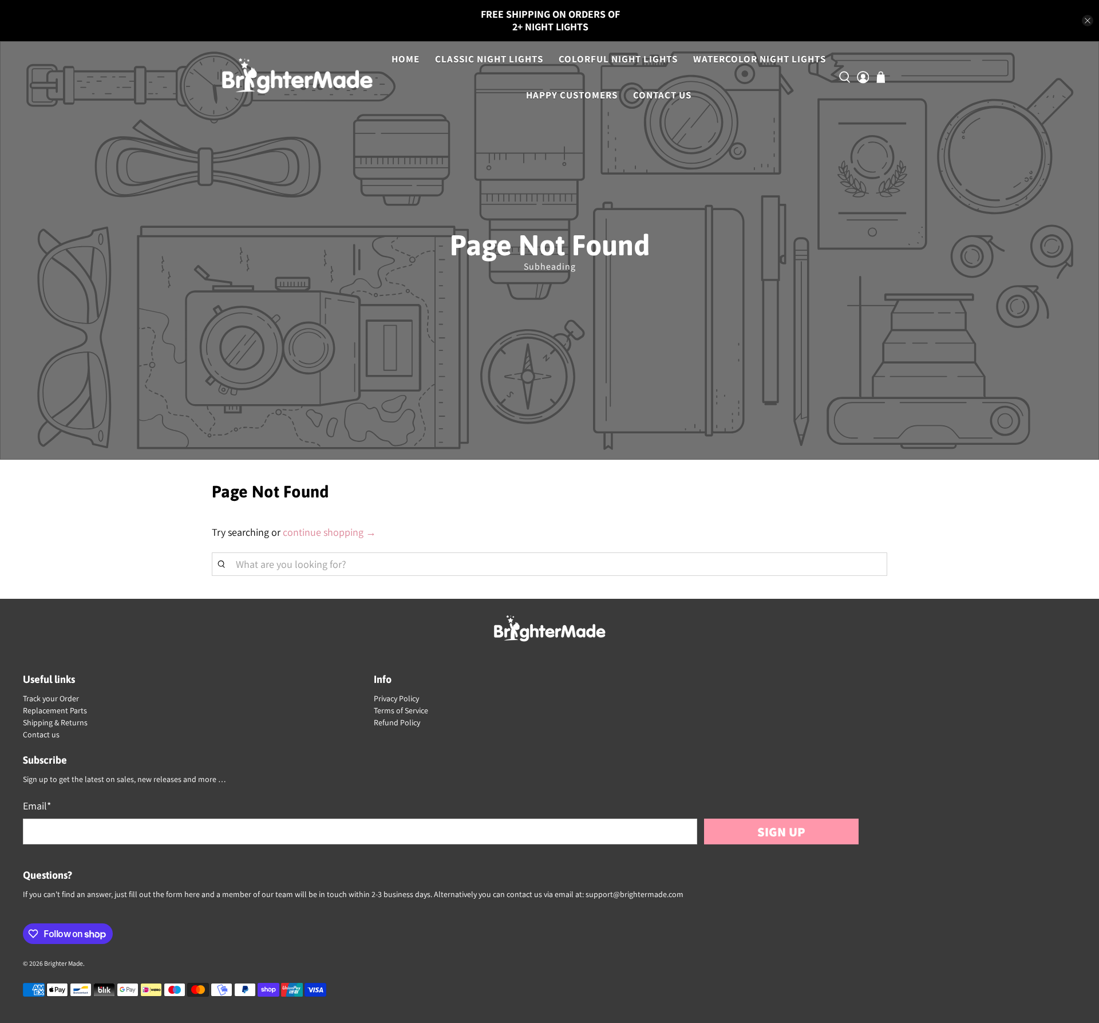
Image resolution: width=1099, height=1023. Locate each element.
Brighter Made (63, 963)
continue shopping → (329, 532)
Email (37, 805)
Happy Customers (572, 95)
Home (406, 59)
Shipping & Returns (55, 722)
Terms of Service (401, 710)
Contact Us (662, 95)
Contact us (41, 734)
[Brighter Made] (297, 77)
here (192, 894)
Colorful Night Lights (618, 59)
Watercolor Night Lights (759, 59)
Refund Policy (397, 722)
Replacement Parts (55, 710)
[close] (1087, 20)
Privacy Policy (396, 698)
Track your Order (51, 698)
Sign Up (781, 831)
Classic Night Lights (489, 59)
